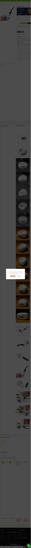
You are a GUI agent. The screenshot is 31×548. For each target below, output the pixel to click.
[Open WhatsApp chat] (28, 545)
